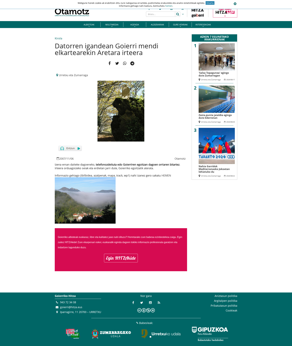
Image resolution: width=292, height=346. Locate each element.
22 (234, 176)
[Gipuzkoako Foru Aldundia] (210, 334)
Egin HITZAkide (121, 258)
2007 (62, 158)
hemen (168, 5)
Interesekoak (203, 24)
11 (68, 158)
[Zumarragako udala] (111, 334)
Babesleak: (146, 323)
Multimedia (111, 24)
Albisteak (89, 24)
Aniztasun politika (226, 296)
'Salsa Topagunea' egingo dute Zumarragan (214, 74)
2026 (228, 79)
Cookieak (231, 310)
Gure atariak (180, 24)
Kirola (58, 38)
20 (234, 122)
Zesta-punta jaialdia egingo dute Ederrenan (215, 116)
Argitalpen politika (225, 301)
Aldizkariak (157, 24)
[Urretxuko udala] (161, 334)
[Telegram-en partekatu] (132, 63)
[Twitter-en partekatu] (117, 63)
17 (234, 79)
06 (72, 158)
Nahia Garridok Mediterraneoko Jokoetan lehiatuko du (214, 169)
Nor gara (146, 296)
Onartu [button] (210, 3)
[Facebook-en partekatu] (109, 63)
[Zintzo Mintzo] (72, 334)
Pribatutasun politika (224, 305)
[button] (235, 4)
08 (231, 79)
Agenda (134, 24)
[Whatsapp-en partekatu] (125, 63)
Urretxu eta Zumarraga (73, 75)
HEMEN (166, 175)
